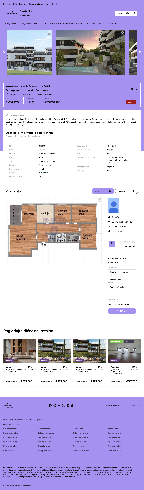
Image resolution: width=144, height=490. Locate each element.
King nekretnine (10, 446)
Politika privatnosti (114, 405)
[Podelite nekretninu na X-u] (136, 89)
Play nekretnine (79, 442)
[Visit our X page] (63, 405)
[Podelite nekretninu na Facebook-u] (131, 89)
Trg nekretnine (44, 446)
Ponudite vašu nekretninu (38, 4)
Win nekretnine (114, 437)
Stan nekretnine (10, 442)
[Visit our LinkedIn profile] (67, 405)
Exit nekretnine (44, 442)
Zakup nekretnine (45, 450)
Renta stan (8, 450)
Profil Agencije (130, 246)
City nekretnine (44, 428)
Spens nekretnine (80, 437)
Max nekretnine (114, 442)
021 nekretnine (79, 428)
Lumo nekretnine (115, 450)
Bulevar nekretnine (46, 433)
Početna (6, 4)
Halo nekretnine (114, 433)
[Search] (134, 13)
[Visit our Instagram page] (54, 405)
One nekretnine (114, 446)
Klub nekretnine (10, 437)
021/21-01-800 (25, 15)
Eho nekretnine (44, 437)
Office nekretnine (80, 433)
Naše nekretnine (19, 4)
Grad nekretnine (10, 428)
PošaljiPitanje (122, 311)
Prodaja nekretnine (81, 450)
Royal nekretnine (10, 433)
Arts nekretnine (79, 446)
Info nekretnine (114, 428)
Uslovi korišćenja (133, 405)
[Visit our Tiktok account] (72, 405)
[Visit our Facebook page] (50, 405)
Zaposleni (55, 4)
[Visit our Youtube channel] (59, 405)
